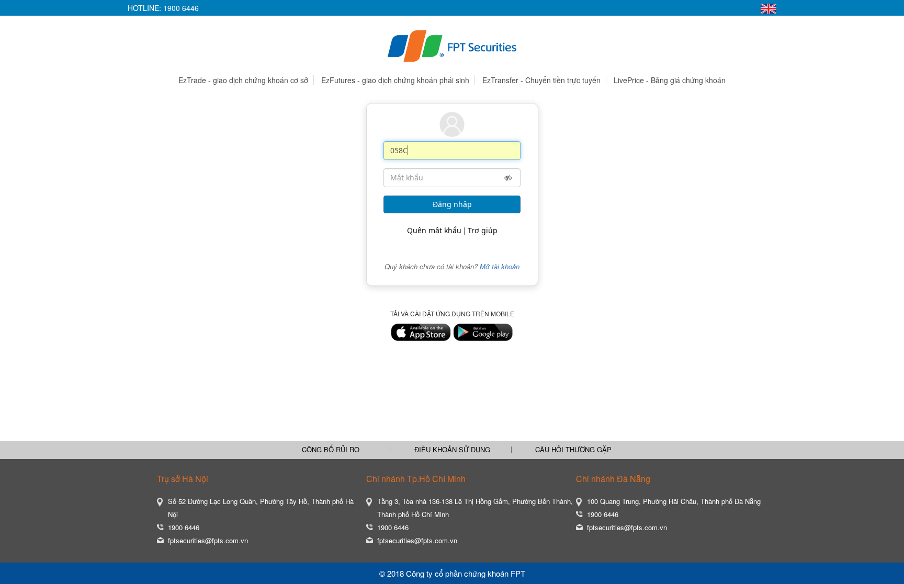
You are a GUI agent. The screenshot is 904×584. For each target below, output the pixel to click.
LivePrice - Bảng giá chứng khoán (670, 80)
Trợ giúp (483, 230)
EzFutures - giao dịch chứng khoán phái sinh (395, 80)
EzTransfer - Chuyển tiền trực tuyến (541, 80)
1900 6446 (181, 8)
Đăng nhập (452, 204)
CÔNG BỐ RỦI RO (330, 449)
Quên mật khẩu (434, 230)
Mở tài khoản (499, 266)
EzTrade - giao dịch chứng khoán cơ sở (243, 80)
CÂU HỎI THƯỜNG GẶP (573, 449)
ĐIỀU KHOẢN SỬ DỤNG (452, 449)
